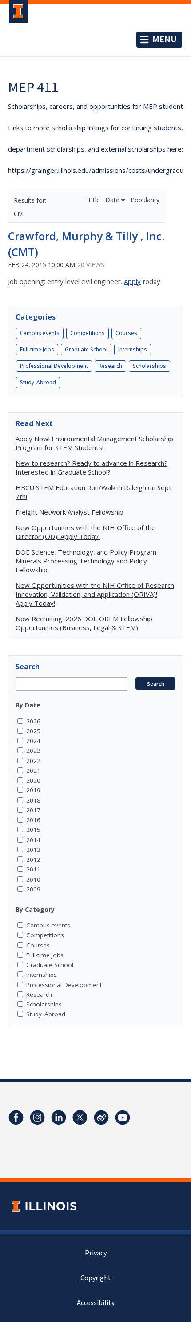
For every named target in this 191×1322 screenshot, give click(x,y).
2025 (33, 731)
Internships (132, 349)
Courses (126, 333)
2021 (33, 771)
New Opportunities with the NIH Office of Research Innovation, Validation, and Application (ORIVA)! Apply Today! (95, 594)
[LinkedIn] (58, 1117)
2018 (33, 800)
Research (110, 366)
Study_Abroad (38, 382)
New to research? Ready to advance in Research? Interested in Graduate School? (91, 467)
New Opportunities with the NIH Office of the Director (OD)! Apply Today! (85, 532)
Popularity (145, 200)
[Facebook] (16, 1117)
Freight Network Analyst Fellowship (69, 511)
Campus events (40, 333)
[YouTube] (122, 1117)
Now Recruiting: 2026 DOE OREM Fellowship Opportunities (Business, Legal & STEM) (84, 623)
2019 (33, 790)
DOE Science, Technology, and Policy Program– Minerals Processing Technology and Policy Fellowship (88, 560)
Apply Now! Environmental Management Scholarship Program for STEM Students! (94, 443)
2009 (33, 889)
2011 (33, 869)
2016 (33, 820)
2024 (33, 741)
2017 (33, 810)
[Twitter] (80, 1117)
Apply (132, 281)
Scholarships (149, 366)
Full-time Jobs (37, 349)
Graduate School (86, 349)
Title (95, 200)
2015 (33, 830)
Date (113, 200)
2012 (33, 859)
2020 (33, 780)
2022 (33, 761)
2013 (33, 850)
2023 (33, 751)
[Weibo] (101, 1117)
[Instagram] (37, 1117)
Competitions (87, 333)
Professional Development (54, 366)
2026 (33, 721)
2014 (33, 840)
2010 (33, 879)
